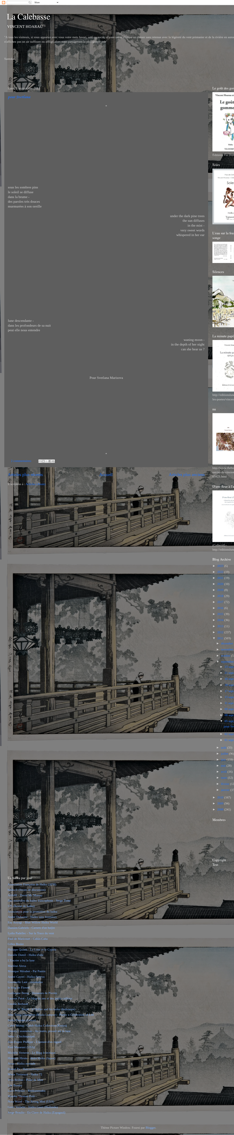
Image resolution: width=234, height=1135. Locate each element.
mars (224, 777)
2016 (220, 608)
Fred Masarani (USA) (21, 1047)
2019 (220, 590)
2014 (220, 620)
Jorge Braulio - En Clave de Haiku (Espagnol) (36, 1112)
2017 (220, 602)
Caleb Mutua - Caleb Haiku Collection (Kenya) (37, 1025)
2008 (220, 809)
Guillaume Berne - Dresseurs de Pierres (32, 993)
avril (224, 771)
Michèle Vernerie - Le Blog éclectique (31, 1052)
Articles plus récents (25, 474)
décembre (227, 643)
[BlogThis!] (43, 461)
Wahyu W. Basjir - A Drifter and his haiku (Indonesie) (41, 1009)
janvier (225, 790)
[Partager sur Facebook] (50, 461)
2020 (220, 584)
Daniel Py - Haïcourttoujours (26, 1069)
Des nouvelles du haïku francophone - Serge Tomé (39, 900)
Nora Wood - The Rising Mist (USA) (31, 1101)
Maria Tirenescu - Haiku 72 (25, 1074)
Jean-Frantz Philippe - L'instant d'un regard (34, 1042)
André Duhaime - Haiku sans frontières (32, 917)
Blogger (150, 1127)
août (224, 747)
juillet (225, 753)
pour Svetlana (19, 97)
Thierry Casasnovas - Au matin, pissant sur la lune (39, 1031)
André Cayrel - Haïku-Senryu (26, 976)
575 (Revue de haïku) (21, 906)
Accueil (106, 474)
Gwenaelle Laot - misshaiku (25, 982)
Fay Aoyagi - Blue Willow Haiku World (33, 922)
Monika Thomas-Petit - (22, 1096)
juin (224, 759)
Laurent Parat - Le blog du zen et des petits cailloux (40, 998)
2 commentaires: (21, 461)
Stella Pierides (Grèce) (22, 1020)
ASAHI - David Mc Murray (25, 895)
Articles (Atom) (35, 484)
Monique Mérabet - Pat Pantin (26, 971)
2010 (220, 797)
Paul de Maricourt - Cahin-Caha (28, 938)
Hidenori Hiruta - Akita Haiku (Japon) (31, 1058)
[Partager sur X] (46, 461)
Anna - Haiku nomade (21, 1063)
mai (223, 765)
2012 (220, 632)
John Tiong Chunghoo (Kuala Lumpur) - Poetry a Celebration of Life (51, 1014)
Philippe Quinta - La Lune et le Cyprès (32, 949)
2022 (220, 572)
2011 (220, 638)
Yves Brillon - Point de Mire (25, 1080)
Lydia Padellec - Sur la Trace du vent (31, 933)
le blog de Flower (19, 987)
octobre (226, 655)
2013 (220, 626)
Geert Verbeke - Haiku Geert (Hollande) (33, 1107)
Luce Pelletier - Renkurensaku (26, 1090)
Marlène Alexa (17, 966)
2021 (220, 578)
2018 (220, 596)
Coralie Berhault (18, 1004)
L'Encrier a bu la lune (21, 960)
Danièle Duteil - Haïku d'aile (26, 955)
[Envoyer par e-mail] (40, 461)
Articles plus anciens (187, 474)
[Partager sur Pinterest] (53, 461)
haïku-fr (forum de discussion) (27, 889)
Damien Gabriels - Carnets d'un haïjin (31, 927)
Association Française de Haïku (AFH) (32, 884)
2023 (220, 566)
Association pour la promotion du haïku (32, 911)
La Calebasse (28, 16)
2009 (220, 803)
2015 (220, 614)
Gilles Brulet (16, 944)
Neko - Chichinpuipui (21, 1036)
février (225, 784)
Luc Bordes (15, 1085)
